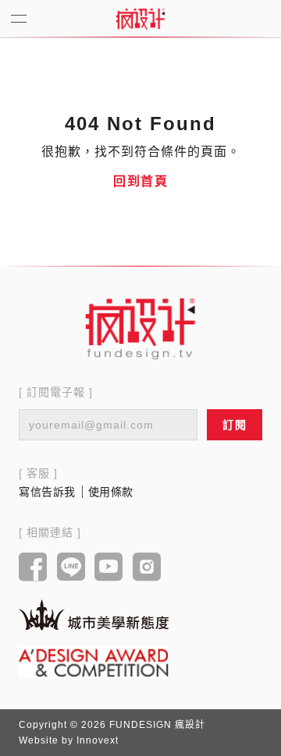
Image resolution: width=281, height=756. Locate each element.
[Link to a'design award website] (94, 662)
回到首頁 (140, 181)
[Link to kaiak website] (94, 614)
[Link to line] (71, 568)
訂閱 (234, 425)
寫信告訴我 (47, 492)
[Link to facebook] (33, 568)
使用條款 (110, 492)
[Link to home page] (140, 328)
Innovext (97, 740)
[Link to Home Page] (140, 19)
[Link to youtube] (108, 568)
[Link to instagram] (147, 568)
